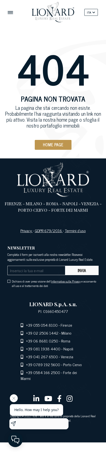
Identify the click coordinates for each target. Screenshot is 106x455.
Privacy (26, 230)
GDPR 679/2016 (49, 230)
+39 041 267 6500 (42, 356)
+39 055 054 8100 (42, 325)
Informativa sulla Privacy (66, 281)
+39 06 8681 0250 (42, 341)
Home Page (53, 144)
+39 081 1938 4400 (43, 348)
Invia (82, 270)
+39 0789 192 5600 (43, 364)
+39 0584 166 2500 (43, 372)
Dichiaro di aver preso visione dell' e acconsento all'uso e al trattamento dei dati (54, 283)
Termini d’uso (75, 230)
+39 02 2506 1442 (42, 333)
